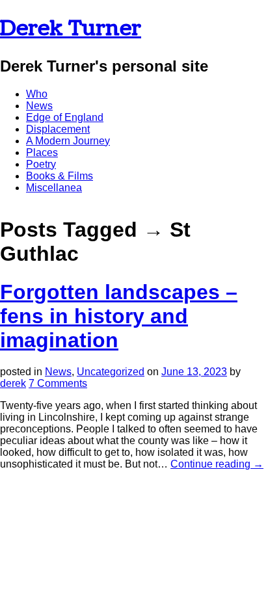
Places (42, 152)
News (39, 105)
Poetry (41, 164)
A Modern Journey (68, 140)
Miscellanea (54, 187)
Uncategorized (110, 371)
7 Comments (58, 383)
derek (13, 383)
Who (36, 93)
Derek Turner (70, 28)
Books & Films (59, 175)
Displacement (58, 129)
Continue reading (216, 463)
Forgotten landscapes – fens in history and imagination (118, 316)
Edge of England (64, 117)
